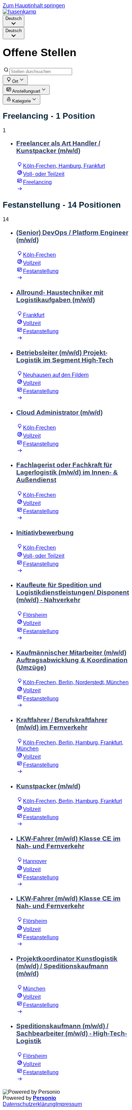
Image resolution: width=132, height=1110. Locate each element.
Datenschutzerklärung (29, 1104)
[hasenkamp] (19, 12)
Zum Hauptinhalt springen (34, 5)
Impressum (69, 1104)
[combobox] (13, 21)
